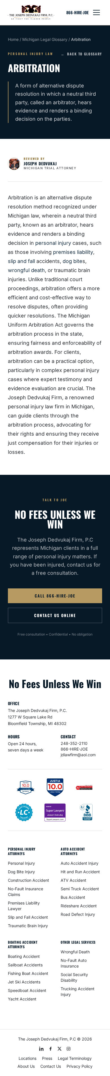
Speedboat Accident (27, 990)
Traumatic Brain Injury (28, 925)
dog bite (72, 261)
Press (47, 1058)
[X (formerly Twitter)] (59, 1048)
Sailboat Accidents (25, 964)
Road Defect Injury (78, 914)
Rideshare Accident (79, 905)
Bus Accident (73, 897)
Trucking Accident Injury (77, 991)
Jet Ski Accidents (24, 981)
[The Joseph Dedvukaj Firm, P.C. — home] (31, 12)
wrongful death (26, 270)
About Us (26, 1066)
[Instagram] (68, 1048)
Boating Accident (24, 956)
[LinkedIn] (41, 1048)
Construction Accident (28, 880)
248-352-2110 (74, 743)
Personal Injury (21, 863)
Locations (27, 1058)
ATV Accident (73, 880)
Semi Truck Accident (80, 888)
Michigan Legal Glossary (44, 39)
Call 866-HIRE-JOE (55, 596)
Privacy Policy (80, 1066)
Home (13, 39)
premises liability (73, 252)
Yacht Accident (22, 998)
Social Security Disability (74, 977)
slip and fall (21, 261)
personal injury (53, 243)
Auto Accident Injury (79, 863)
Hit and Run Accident (80, 871)
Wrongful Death (75, 951)
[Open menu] (96, 12)
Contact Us (50, 1066)
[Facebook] (50, 1048)
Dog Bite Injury (21, 871)
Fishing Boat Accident (28, 973)
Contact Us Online (55, 615)
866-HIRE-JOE (77, 12)
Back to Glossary (81, 54)
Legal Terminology (75, 1058)
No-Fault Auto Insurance (74, 963)
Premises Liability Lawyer (24, 906)
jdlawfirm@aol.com (78, 754)
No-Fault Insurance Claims (25, 891)
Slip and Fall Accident (28, 917)
